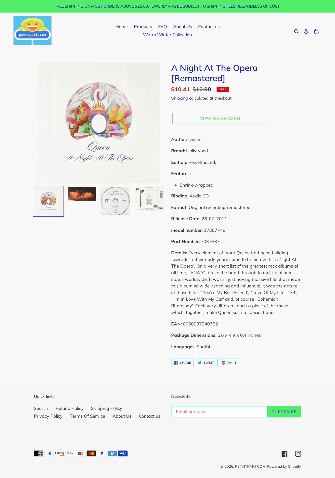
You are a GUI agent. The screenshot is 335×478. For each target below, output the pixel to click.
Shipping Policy (106, 408)
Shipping (179, 98)
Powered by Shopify (284, 466)
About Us (122, 416)
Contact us (149, 416)
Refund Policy (70, 408)
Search (41, 408)
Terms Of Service (87, 416)
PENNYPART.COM (250, 466)
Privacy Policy (48, 416)
